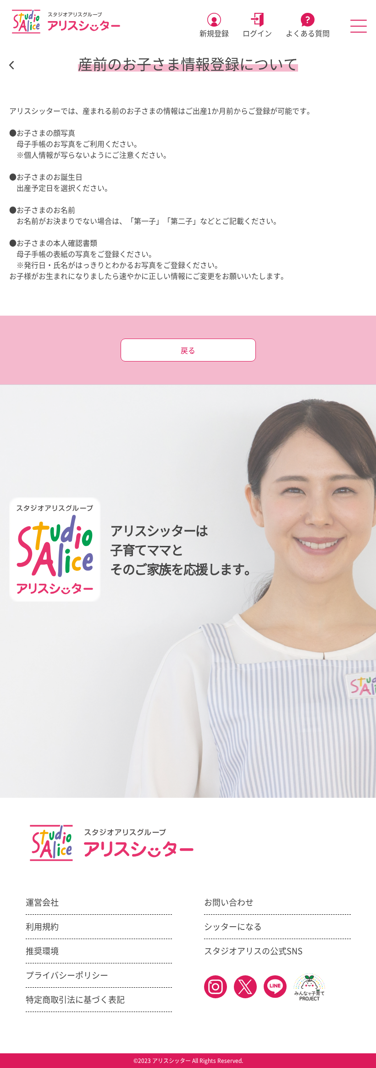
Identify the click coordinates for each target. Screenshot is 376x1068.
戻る (188, 350)
